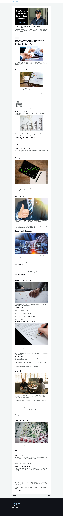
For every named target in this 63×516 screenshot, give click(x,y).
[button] (31, 1)
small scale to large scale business (30, 257)
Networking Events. (19, 264)
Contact (45, 507)
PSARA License (17, 362)
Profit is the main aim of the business (27, 220)
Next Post (49, 495)
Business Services (18, 27)
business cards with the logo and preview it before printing (27, 316)
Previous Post (14, 495)
